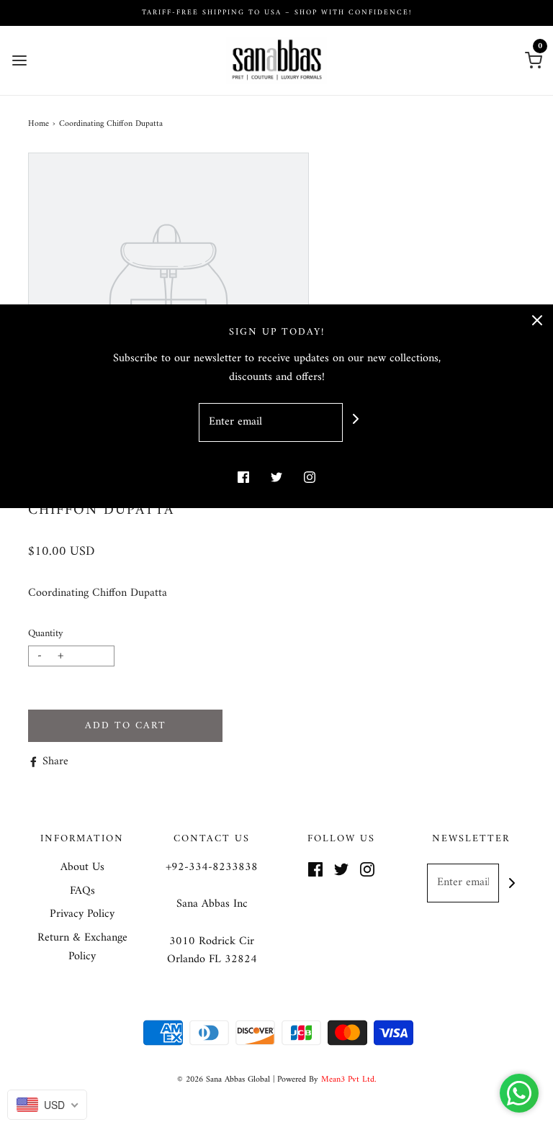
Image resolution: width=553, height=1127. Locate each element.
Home (38, 124)
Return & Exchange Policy (82, 948)
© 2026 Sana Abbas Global (223, 1079)
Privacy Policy (82, 914)
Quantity (45, 633)
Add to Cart (125, 726)
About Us (82, 868)
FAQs (82, 891)
